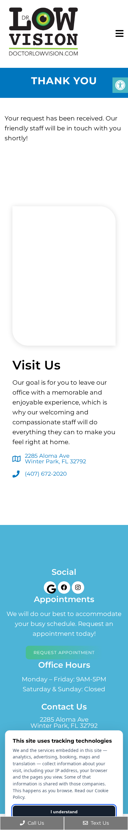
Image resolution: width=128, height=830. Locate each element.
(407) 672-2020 (46, 474)
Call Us (35, 823)
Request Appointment (64, 652)
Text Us (99, 823)
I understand (64, 811)
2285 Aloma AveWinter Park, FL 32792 (55, 458)
